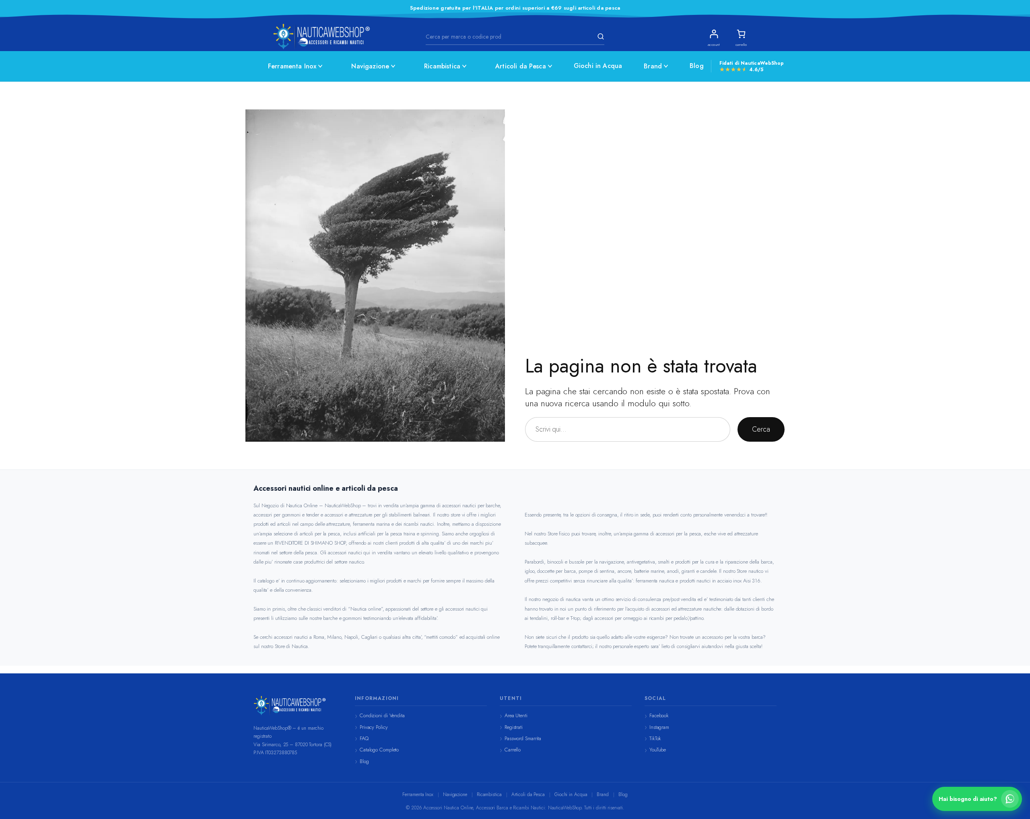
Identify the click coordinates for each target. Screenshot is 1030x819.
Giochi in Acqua (598, 65)
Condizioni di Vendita (382, 715)
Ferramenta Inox (292, 66)
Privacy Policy (374, 727)
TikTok (655, 738)
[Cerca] (599, 36)
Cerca (761, 429)
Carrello (513, 749)
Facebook (659, 715)
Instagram (659, 727)
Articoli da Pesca (520, 66)
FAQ (364, 738)
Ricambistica (442, 66)
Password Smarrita (523, 738)
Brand (653, 66)
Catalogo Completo (379, 749)
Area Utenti (516, 715)
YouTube (657, 749)
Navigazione (370, 66)
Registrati (514, 727)
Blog (697, 65)
